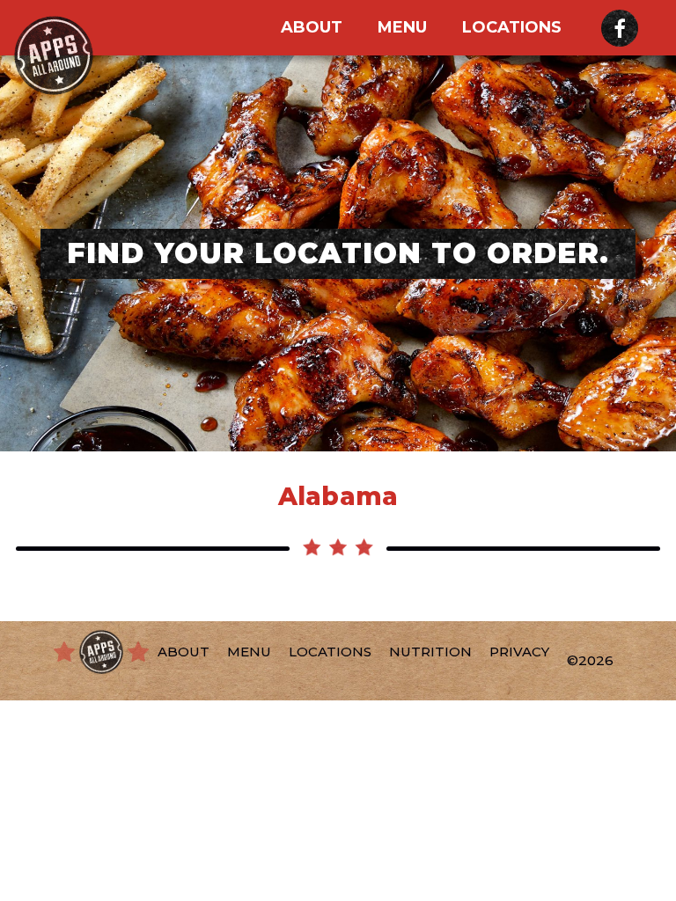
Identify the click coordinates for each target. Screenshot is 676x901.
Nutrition (430, 651)
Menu (249, 651)
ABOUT (311, 27)
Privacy (519, 651)
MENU (402, 27)
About (183, 651)
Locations (512, 27)
